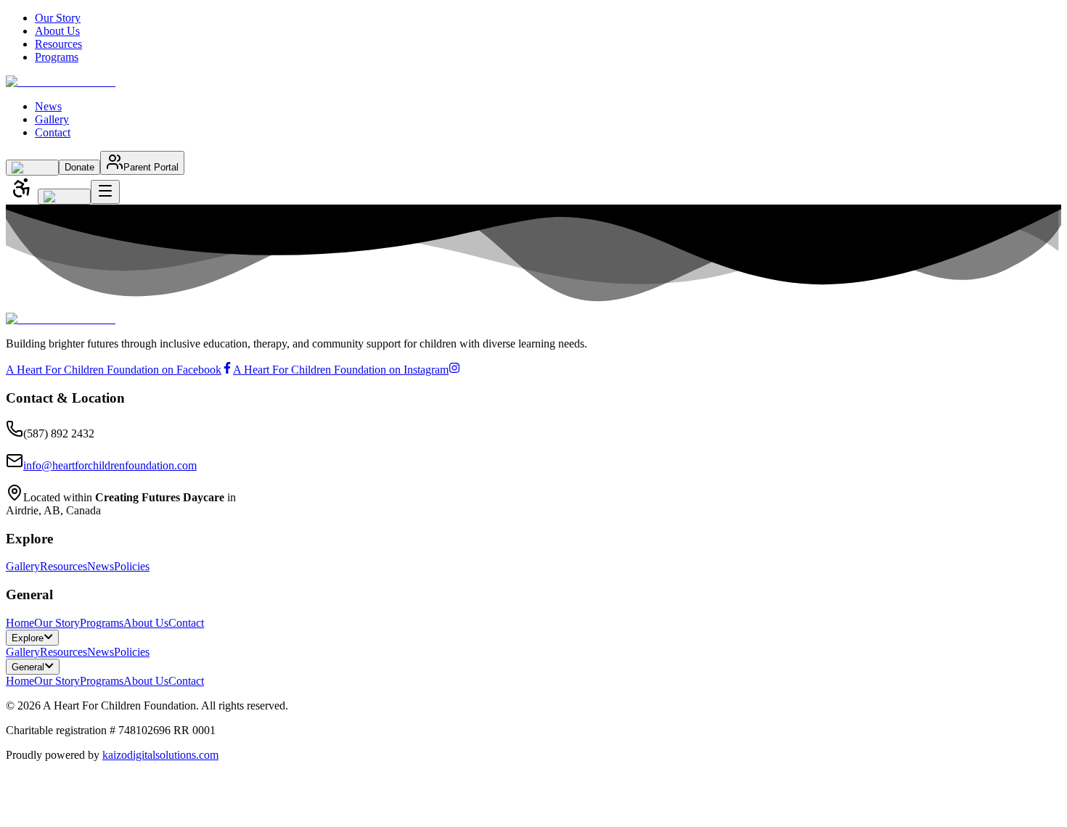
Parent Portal (151, 167)
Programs (56, 57)
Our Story (58, 18)
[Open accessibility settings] (22, 189)
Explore (28, 638)
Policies (132, 566)
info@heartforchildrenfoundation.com (110, 465)
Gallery (52, 119)
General (28, 667)
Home (20, 623)
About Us (57, 31)
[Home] (60, 81)
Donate (79, 167)
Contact (52, 132)
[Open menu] (105, 192)
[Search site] (32, 168)
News (48, 106)
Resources (58, 44)
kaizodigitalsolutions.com (160, 755)
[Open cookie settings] (11, 809)
